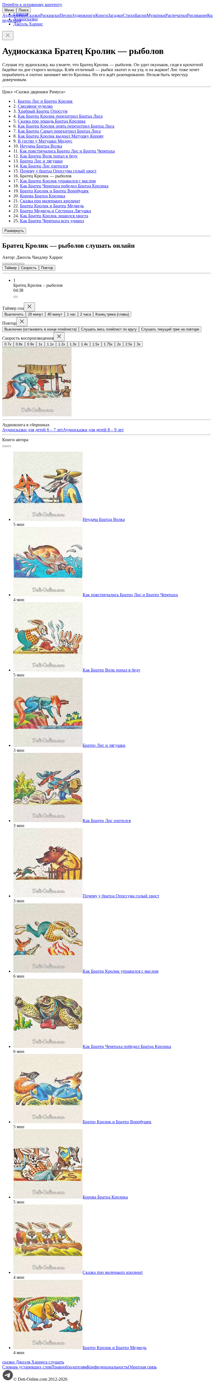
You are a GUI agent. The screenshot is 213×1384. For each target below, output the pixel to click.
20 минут (35, 314)
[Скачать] (15, 297)
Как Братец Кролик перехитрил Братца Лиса (60, 116)
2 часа (85, 314)
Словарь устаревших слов (26, 1367)
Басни (140, 15)
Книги (101, 15)
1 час (71, 314)
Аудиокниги (83, 15)
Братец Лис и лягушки (41, 161)
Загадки (115, 15)
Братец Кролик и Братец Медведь (52, 205)
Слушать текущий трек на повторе (170, 329)
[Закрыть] (7, 35)
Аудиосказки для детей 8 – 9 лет (93, 429)
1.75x (108, 344)
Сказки (33, 15)
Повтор (47, 268)
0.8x (19, 344)
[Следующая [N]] (22, 264)
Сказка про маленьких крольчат (50, 200)
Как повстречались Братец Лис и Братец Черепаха (67, 151)
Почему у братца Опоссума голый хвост (58, 171)
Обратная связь (142, 1367)
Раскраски (50, 15)
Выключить (14, 314)
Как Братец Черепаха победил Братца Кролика (64, 186)
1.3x (73, 344)
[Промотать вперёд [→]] (18, 264)
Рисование (197, 15)
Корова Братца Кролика (42, 195)
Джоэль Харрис (28, 24)
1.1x (50, 344)
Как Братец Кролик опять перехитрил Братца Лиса (66, 126)
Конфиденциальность (107, 1367)
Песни (66, 15)
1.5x (95, 344)
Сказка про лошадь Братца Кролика (51, 121)
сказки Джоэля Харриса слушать (33, 1362)
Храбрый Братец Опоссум (42, 111)
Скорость (29, 268)
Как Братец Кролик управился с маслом (58, 181)
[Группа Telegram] (7, 1379)
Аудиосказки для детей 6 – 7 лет (32, 429)
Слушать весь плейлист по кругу (109, 329)
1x (40, 344)
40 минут (54, 314)
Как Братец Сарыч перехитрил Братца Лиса (59, 131)
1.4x (84, 344)
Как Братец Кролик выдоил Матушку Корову (61, 136)
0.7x (7, 344)
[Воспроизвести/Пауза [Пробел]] (13, 264)
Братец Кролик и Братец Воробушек (54, 191)
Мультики (155, 15)
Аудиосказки (14, 15)
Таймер (10, 268)
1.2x (61, 344)
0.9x (30, 344)
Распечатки (176, 15)
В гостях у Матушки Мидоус (45, 141)
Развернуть (14, 231)
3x (139, 344)
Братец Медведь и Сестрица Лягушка (55, 210)
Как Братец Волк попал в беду (49, 156)
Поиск (24, 10)
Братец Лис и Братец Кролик (45, 101)
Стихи (129, 15)
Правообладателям (69, 1367)
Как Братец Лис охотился (44, 166)
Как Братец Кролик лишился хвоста (54, 215)
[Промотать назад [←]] (9, 264)
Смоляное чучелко (35, 106)
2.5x (128, 344)
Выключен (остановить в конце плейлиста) (40, 329)
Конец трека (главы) (112, 314)
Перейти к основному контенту (32, 4)
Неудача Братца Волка (41, 146)
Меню (9, 10)
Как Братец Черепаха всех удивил (52, 220)
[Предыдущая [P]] (4, 264)
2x (119, 344)
